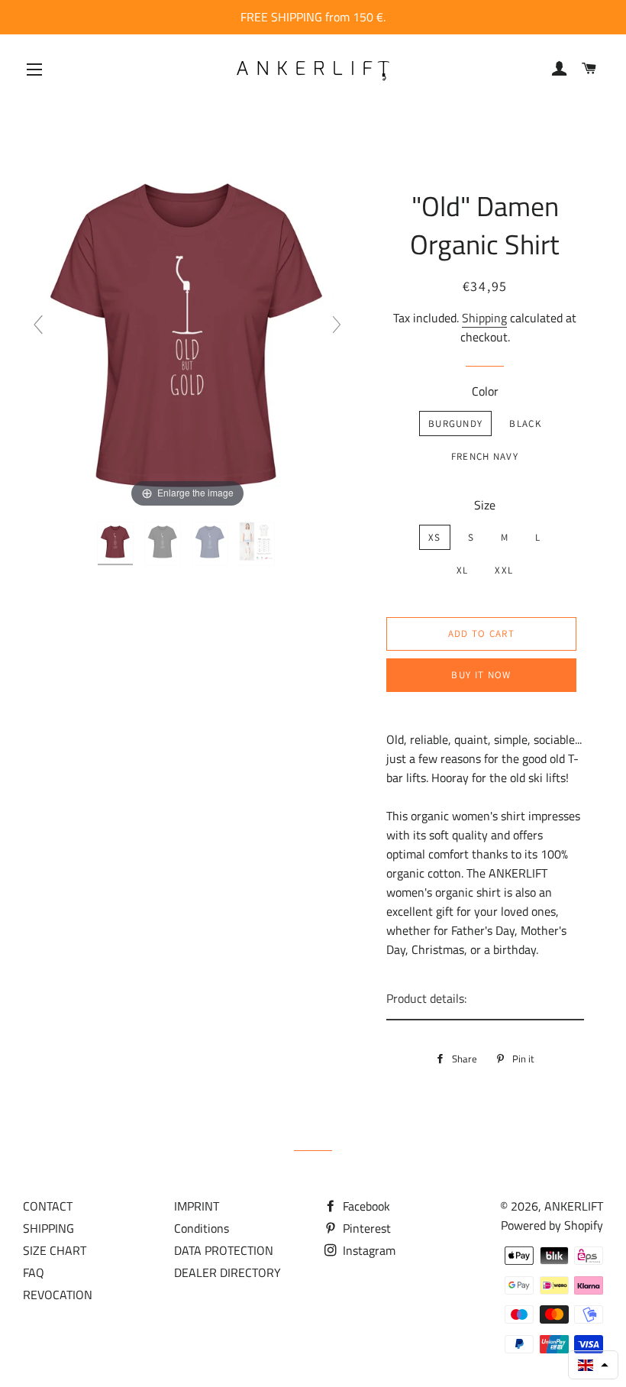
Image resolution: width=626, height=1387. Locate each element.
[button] (593, 1365)
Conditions (201, 1228)
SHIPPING (48, 1228)
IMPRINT (196, 1206)
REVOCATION (57, 1294)
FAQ (33, 1272)
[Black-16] (164, 543)
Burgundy (455, 423)
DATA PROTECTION (223, 1250)
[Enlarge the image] (187, 331)
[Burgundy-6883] (117, 543)
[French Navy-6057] (211, 543)
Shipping (484, 318)
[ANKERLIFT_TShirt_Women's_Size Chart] (258, 543)
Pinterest (365, 1228)
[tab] (485, 999)
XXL (504, 570)
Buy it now (481, 674)
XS (434, 537)
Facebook (365, 1206)
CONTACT (48, 1206)
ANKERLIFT (573, 1206)
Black (525, 423)
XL (463, 570)
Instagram (367, 1250)
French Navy (484, 456)
